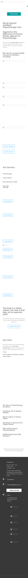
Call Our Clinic (8, 152)
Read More (7, 295)
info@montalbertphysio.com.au (14, 484)
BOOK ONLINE (14, 14)
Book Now (7, 249)
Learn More (7, 201)
